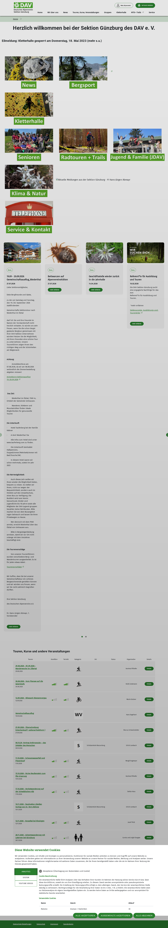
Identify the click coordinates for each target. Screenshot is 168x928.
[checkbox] (96, 871)
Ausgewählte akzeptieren (115, 915)
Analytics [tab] (26, 871)
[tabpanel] (96, 890)
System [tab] (26, 877)
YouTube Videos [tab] (26, 883)
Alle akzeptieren (85, 915)
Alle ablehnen (144, 915)
